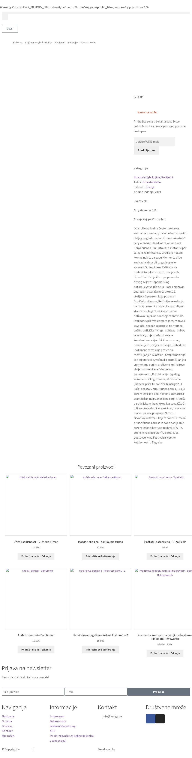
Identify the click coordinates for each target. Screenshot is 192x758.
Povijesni (60, 42)
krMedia (121, 749)
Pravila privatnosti (46, 749)
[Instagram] (160, 718)
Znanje (149, 187)
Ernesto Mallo (152, 182)
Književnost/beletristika (38, 42)
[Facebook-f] (150, 718)
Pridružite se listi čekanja (36, 556)
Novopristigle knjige (147, 177)
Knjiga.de (26, 749)
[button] (96, 13)
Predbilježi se (146, 150)
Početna (17, 42)
